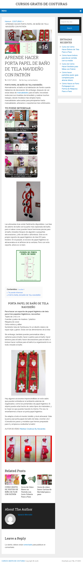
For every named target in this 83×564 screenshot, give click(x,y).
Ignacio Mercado (25, 514)
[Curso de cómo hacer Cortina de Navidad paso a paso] (44, 479)
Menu (4, 11)
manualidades (22, 93)
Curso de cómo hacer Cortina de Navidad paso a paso (44, 490)
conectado (27, 545)
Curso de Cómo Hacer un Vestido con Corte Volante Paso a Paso (27, 492)
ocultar (21, 289)
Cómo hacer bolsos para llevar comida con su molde (70, 58)
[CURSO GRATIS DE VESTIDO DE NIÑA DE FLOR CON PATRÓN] (12, 479)
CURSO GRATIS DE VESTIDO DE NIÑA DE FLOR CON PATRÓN (11, 490)
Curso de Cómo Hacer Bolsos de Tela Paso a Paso (70, 49)
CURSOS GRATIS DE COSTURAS (41, 4)
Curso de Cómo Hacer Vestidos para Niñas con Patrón (70, 66)
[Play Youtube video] (28, 449)
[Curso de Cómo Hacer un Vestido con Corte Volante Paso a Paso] (28, 479)
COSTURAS (12, 80)
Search (69, 28)
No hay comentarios (29, 80)
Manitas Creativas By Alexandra (32, 429)
